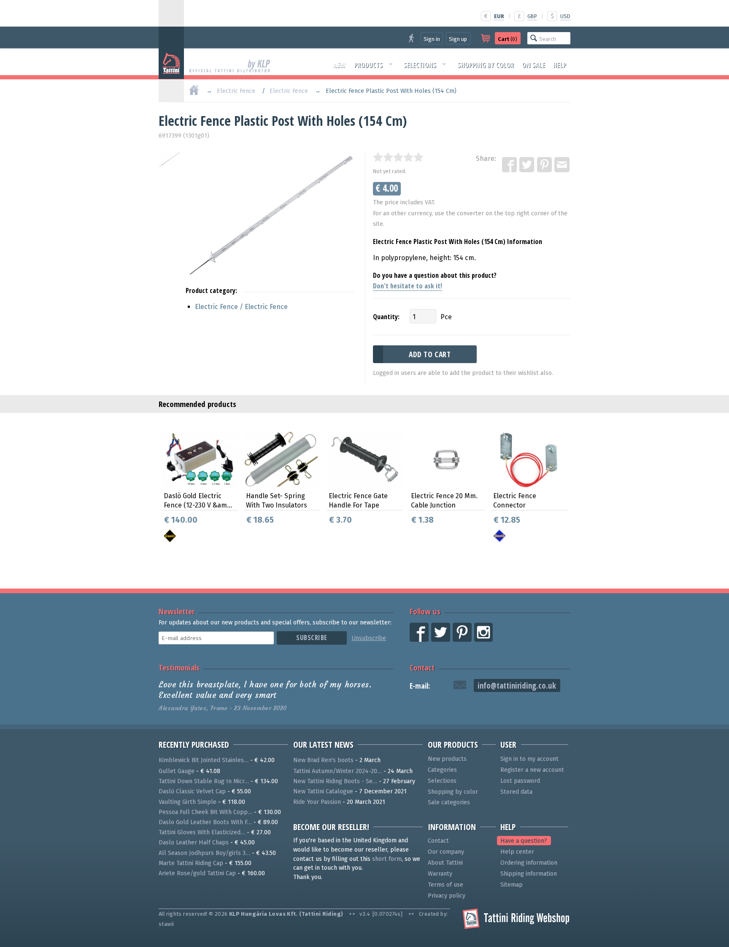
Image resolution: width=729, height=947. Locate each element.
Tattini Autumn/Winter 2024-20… (337, 771)
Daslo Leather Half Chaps (194, 842)
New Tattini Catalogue (323, 791)
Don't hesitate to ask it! (407, 285)
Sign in (432, 39)
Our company (446, 851)
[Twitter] (527, 165)
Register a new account (532, 769)
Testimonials (179, 667)
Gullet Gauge (176, 771)
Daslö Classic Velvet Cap (192, 791)
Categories (442, 769)
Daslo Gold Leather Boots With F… (205, 822)
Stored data (516, 791)
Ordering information (528, 862)
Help (559, 65)
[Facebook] (510, 165)
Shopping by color (485, 65)
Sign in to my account (529, 758)
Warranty (440, 873)
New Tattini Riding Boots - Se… (335, 781)
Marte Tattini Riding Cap (191, 863)
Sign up (458, 39)
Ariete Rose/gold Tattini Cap (197, 873)
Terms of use (445, 884)
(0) (507, 39)
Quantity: (386, 316)
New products (447, 758)
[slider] (398, 157)
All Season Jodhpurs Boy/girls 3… (204, 853)
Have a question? (523, 840)
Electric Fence (236, 91)
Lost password (520, 780)
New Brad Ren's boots (323, 760)
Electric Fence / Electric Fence (241, 307)
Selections (419, 65)
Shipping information (528, 873)
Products (368, 65)
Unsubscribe (368, 638)
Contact (422, 667)
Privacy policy (446, 895)
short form (387, 859)
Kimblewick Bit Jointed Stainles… (203, 760)
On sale (533, 65)
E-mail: (420, 686)
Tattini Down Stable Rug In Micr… (204, 781)
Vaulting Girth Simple (187, 802)
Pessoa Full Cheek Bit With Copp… (205, 812)
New (339, 65)
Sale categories (449, 802)
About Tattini (445, 862)
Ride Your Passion (317, 802)
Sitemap (511, 884)
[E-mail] (562, 165)
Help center (517, 851)
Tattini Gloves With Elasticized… (202, 832)
